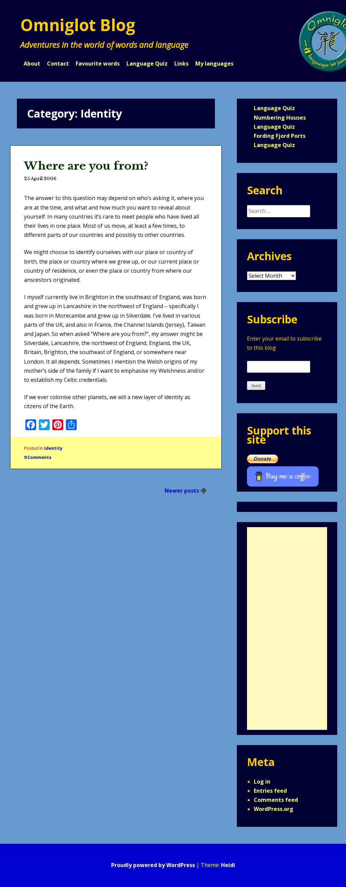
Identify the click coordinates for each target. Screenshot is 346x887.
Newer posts (182, 490)
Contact (58, 63)
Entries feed (270, 790)
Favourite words (98, 63)
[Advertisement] (287, 628)
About (32, 63)
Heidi (228, 865)
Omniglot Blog (77, 25)
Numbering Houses (280, 117)
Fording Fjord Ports (279, 136)
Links (181, 63)
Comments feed (276, 800)
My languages (214, 63)
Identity (53, 448)
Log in (262, 781)
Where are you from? (86, 166)
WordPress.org (273, 809)
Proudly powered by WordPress (153, 865)
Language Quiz (147, 63)
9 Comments (37, 457)
